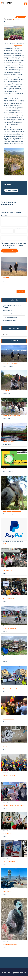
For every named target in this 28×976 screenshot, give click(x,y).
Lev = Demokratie (7, 570)
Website (3, 235)
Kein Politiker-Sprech (8, 719)
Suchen (5, 289)
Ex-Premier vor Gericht (9, 598)
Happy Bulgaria (7, 891)
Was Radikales (8, 310)
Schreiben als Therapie (8, 441)
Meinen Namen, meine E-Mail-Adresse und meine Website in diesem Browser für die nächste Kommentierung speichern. (14, 245)
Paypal (5, 543)
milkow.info (6, 277)
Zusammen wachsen (8, 658)
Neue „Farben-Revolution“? (10, 689)
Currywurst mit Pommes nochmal (13, 314)
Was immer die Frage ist (10, 320)
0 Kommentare (18, 19)
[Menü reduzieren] (25, 4)
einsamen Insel (18, 45)
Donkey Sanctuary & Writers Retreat (12, 511)
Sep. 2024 (21, 17)
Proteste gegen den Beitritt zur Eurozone (13, 805)
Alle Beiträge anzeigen (11, 190)
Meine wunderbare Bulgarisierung (11, 415)
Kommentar (4, 215)
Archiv (2, 331)
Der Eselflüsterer (7, 390)
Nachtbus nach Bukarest (9, 775)
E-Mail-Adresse (19, 228)
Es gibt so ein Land (7, 833)
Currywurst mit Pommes (10, 317)
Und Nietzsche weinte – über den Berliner (12, 306)
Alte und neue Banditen (9, 861)
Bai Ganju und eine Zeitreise (10, 944)
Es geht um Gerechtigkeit (9, 628)
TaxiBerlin (7, 184)
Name (3, 228)
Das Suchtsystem (7, 468)
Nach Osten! (6, 747)
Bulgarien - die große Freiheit (10, 363)
